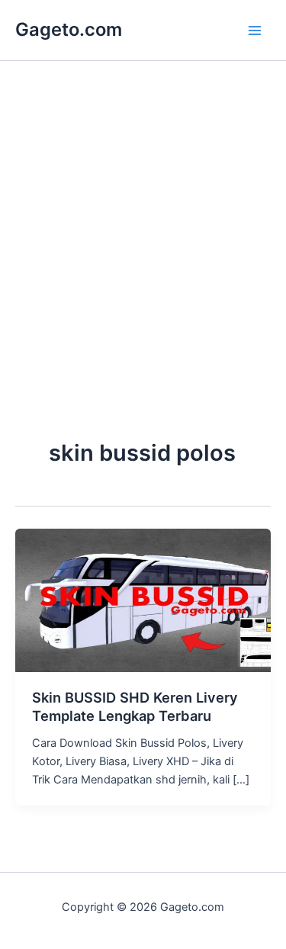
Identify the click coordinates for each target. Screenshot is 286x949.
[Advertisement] (143, 282)
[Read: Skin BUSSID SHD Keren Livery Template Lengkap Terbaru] (143, 599)
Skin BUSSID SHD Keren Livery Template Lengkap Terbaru (135, 706)
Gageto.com (68, 29)
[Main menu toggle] (255, 30)
